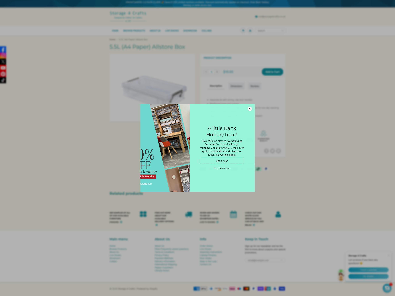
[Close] (250, 109)
